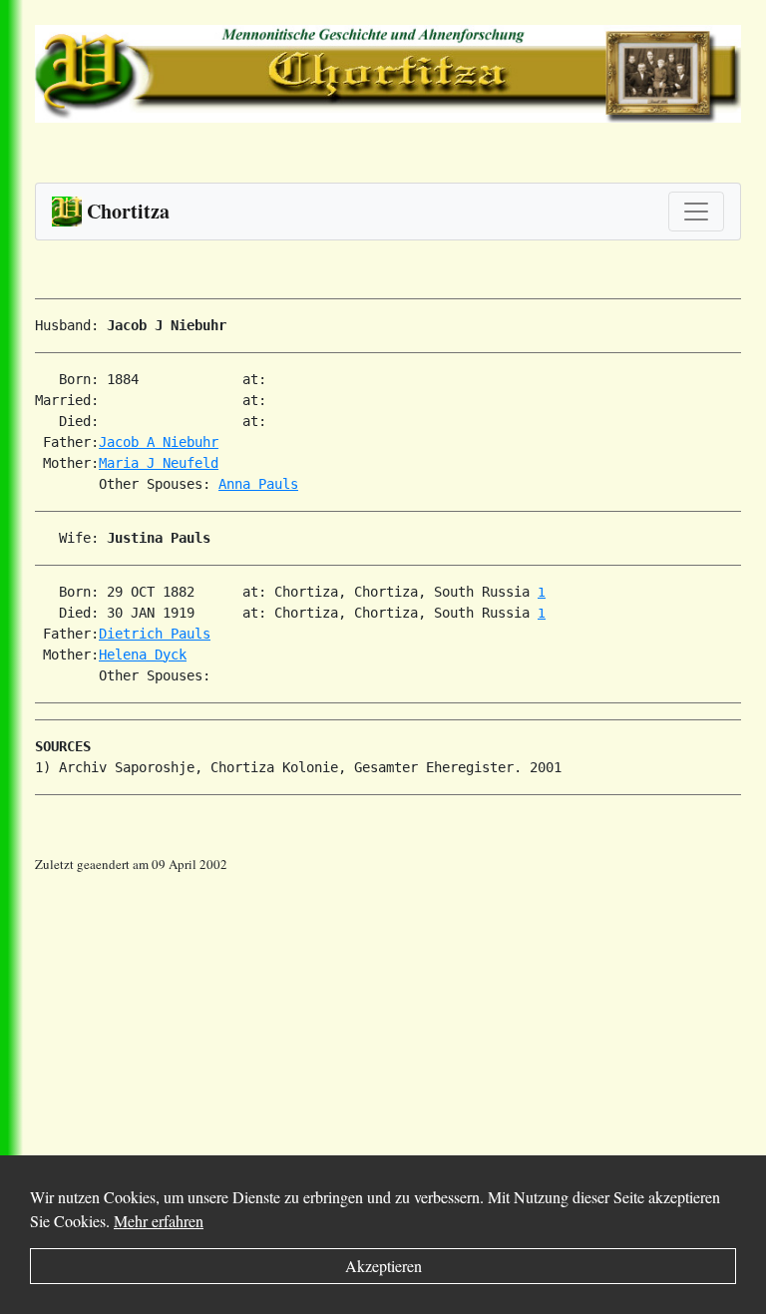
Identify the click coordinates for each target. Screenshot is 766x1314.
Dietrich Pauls (154, 634)
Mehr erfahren (158, 1220)
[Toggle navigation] (696, 211)
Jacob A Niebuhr (158, 442)
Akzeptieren (383, 1265)
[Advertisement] (400, 1014)
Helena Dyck (143, 654)
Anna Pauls (258, 484)
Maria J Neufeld (158, 463)
